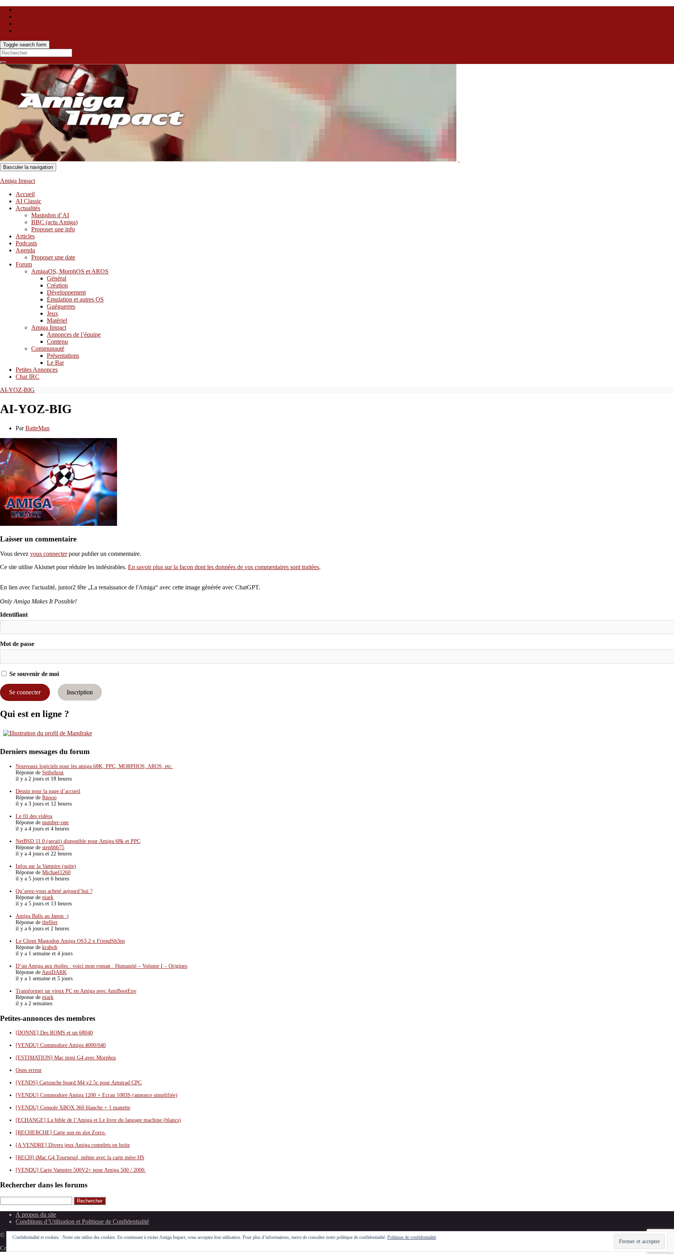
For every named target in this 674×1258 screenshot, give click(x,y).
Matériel (57, 320)
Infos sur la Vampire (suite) (46, 866)
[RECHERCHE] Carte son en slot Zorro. (61, 1133)
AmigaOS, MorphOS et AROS (69, 271)
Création (57, 285)
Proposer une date (53, 257)
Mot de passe (17, 644)
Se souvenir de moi (33, 674)
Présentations (63, 355)
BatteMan (37, 428)
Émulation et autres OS (75, 299)
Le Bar (55, 362)
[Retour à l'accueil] (458, 159)
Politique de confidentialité (411, 1237)
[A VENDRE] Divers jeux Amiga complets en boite (73, 1145)
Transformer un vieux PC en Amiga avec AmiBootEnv (76, 991)
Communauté (47, 348)
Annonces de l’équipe (74, 334)
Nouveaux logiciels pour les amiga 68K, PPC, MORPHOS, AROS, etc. (94, 766)
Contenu (57, 341)
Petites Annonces (37, 369)
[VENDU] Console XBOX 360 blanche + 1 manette (73, 1108)
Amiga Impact (17, 180)
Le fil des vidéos (34, 816)
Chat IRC (27, 376)
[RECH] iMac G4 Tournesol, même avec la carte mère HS (80, 1157)
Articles (25, 236)
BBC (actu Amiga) (54, 222)
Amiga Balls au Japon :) (42, 916)
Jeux (52, 313)
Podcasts (26, 243)
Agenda (25, 250)
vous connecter (48, 553)
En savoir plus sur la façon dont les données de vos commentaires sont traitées (223, 567)
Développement (66, 292)
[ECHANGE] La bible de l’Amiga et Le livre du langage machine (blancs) (98, 1120)
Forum (24, 264)
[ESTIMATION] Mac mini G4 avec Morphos (66, 1058)
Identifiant (14, 614)
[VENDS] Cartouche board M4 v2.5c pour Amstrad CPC (79, 1083)
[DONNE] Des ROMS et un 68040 (54, 1033)
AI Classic (28, 201)
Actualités (28, 208)
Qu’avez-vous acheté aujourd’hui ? (54, 891)
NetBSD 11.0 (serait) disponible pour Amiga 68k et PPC (78, 841)
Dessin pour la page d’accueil (48, 791)
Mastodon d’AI (50, 215)
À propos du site (36, 1214)
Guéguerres (61, 306)
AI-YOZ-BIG (17, 390)
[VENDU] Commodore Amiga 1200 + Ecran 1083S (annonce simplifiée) (96, 1095)
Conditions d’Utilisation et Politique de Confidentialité (82, 1221)
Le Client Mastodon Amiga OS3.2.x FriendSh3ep (70, 941)
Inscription (80, 692)
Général (56, 278)
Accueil (25, 194)
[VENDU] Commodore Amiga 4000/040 (61, 1045)
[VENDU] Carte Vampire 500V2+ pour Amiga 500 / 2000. (81, 1170)
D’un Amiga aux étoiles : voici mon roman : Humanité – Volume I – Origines (101, 966)
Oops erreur (29, 1070)
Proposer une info (53, 229)
